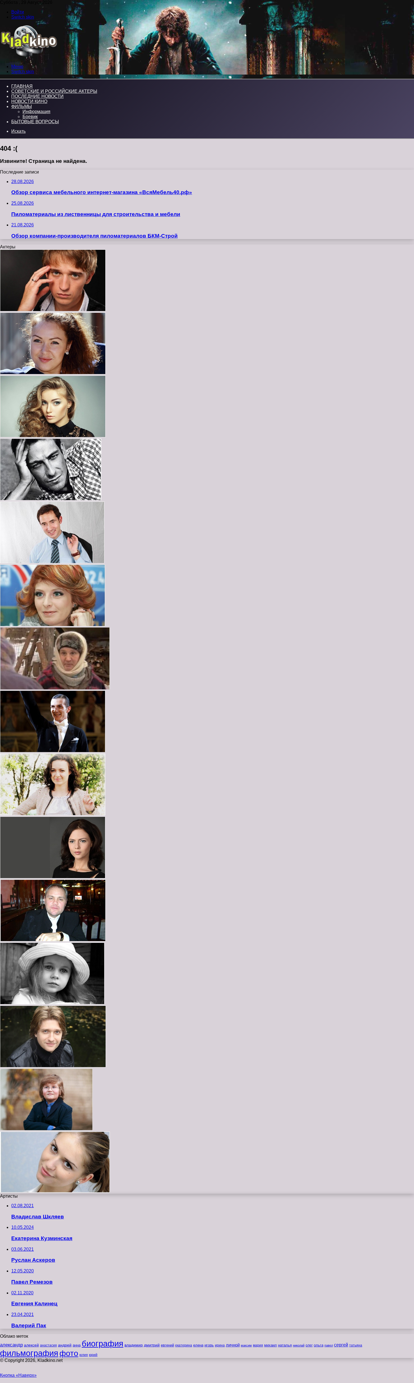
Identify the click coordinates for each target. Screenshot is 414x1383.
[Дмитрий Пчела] (53, 1065)
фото (68, 1353)
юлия (83, 1355)
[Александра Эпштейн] (52, 813)
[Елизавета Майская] (55, 1191)
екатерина (183, 1345)
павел (328, 1345)
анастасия (48, 1345)
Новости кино (29, 101)
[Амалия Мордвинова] (52, 624)
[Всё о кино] (28, 57)
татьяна (355, 1345)
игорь (209, 1345)
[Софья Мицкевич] (52, 1002)
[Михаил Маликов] (52, 750)
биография (102, 1343)
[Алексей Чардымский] (53, 939)
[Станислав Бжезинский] (53, 309)
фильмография (29, 1353)
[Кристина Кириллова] (52, 876)
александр (11, 1345)
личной (233, 1344)
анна (77, 1345)
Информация (36, 111)
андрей (65, 1345)
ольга (318, 1345)
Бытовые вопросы (35, 121)
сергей (341, 1344)
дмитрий (152, 1345)
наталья (285, 1345)
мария (258, 1345)
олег (309, 1345)
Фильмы (21, 106)
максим (246, 1345)
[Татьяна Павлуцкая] (55, 687)
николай (298, 1345)
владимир (133, 1345)
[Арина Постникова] (53, 435)
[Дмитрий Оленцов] (52, 561)
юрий (93, 1355)
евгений (167, 1345)
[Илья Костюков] (46, 1128)
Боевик (30, 116)
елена (198, 1345)
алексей (31, 1345)
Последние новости (37, 96)
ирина (220, 1345)
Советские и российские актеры (54, 91)
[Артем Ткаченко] (50, 498)
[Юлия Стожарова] (53, 372)
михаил (270, 1345)
